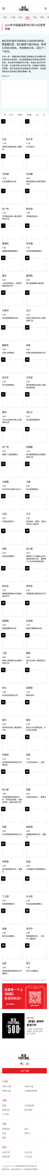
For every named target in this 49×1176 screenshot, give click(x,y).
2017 (38, 115)
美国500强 (6, 1091)
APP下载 (24, 1071)
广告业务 (28, 1157)
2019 (20, 115)
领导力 (27, 1133)
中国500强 (28, 1086)
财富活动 (6, 1129)
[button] (44, 115)
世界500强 (6, 1086)
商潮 (4, 1106)
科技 (42, 17)
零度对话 (6, 1110)
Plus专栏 (5, 1114)
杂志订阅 (6, 1152)
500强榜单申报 (30, 1091)
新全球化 (28, 1110)
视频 (4, 1138)
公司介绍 (28, 1152)
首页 (5, 17)
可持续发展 (29, 1106)
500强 (12, 17)
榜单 (27, 18)
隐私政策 (6, 1157)
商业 (35, 17)
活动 (20, 17)
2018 (29, 115)
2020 (11, 115)
